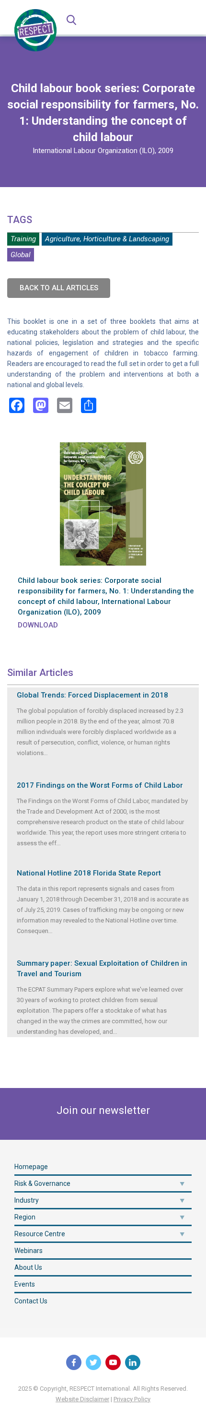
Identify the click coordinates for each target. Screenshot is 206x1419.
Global (21, 254)
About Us (28, 1267)
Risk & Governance (42, 1183)
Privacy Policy (132, 1399)
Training (23, 239)
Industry (26, 1200)
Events (24, 1284)
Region (24, 1217)
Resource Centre (39, 1234)
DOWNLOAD (38, 625)
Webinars (28, 1250)
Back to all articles (59, 288)
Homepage (31, 1167)
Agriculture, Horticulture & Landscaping (107, 239)
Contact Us (30, 1301)
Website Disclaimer (82, 1399)
